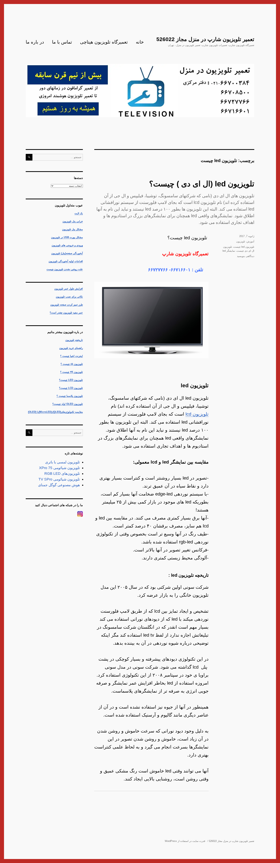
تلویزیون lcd (197, 414)
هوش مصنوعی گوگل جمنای (59, 485)
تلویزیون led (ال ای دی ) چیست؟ (201, 184)
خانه (140, 42)
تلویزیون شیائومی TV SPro (59, 479)
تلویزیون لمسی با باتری (62, 462)
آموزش (250, 241)
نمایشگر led (228, 250)
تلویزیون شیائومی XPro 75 (59, 468)
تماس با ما (62, 42)
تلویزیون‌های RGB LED (62, 474)
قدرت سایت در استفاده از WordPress (185, 841)
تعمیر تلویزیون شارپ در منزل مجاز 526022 (205, 39)
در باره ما (35, 42)
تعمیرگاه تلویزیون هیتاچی (104, 42)
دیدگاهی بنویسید (245, 256)
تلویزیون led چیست (244, 246)
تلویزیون (240, 241)
